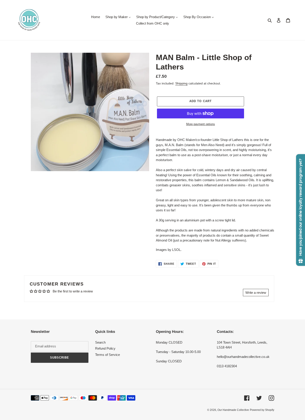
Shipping (181, 83)
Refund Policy (105, 348)
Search (100, 342)
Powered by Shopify (262, 410)
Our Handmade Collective (233, 410)
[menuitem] (95, 17)
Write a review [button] (255, 292)
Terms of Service (107, 355)
